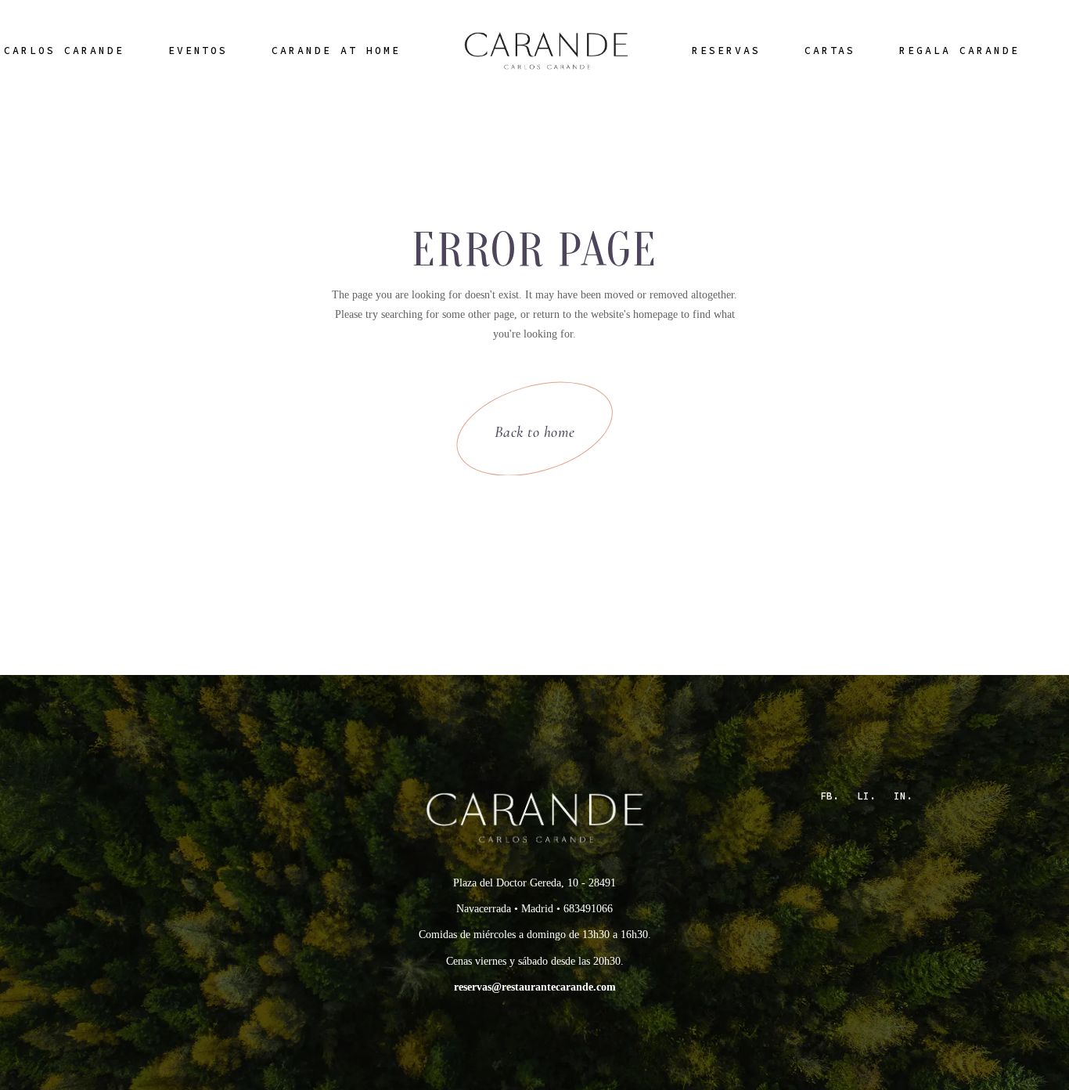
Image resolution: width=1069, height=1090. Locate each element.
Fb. (829, 796)
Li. (866, 796)
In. (903, 796)
